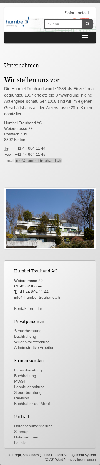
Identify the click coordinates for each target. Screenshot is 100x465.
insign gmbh (86, 460)
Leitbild (20, 442)
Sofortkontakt (77, 12)
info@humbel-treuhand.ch (38, 160)
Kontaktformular (28, 308)
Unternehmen (26, 437)
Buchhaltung (25, 336)
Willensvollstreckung (32, 342)
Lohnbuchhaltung (29, 387)
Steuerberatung (28, 331)
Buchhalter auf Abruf (32, 403)
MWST (20, 381)
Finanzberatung (28, 370)
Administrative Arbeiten (34, 347)
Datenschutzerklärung (33, 426)
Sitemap (21, 431)
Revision (21, 398)
